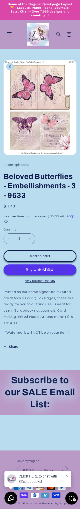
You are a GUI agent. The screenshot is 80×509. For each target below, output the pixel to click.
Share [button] (13, 346)
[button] (9, 34)
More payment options (40, 280)
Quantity (10, 229)
